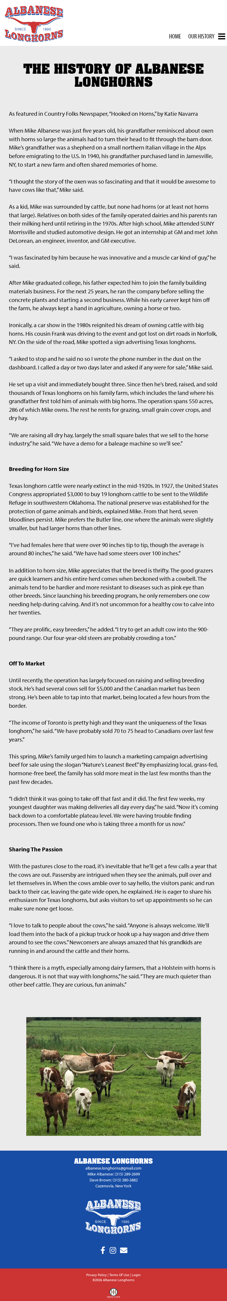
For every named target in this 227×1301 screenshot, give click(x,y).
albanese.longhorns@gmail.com (113, 1168)
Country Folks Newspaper (75, 113)
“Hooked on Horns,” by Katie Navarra (153, 113)
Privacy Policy (96, 1275)
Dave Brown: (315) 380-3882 (114, 1180)
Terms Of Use (119, 1275)
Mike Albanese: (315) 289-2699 (113, 1174)
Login (136, 1275)
